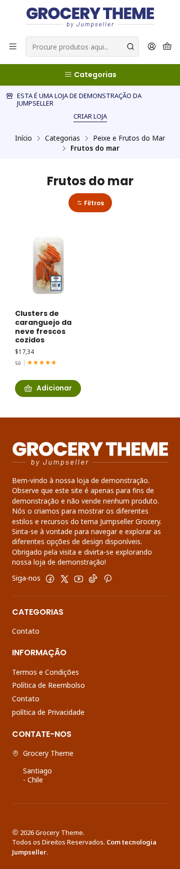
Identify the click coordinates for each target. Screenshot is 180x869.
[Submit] (130, 47)
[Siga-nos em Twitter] (65, 579)
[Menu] (13, 47)
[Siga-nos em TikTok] (93, 579)
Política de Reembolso (48, 685)
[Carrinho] (167, 47)
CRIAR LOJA (90, 116)
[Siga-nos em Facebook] (50, 579)
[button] (90, 203)
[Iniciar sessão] (151, 47)
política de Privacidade (48, 712)
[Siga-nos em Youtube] (79, 579)
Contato (26, 631)
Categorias (62, 138)
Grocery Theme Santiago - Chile (48, 766)
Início (23, 138)
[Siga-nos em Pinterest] (107, 579)
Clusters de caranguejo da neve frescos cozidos (43, 327)
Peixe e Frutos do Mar (129, 138)
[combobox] (82, 47)
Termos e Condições (45, 672)
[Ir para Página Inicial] (90, 18)
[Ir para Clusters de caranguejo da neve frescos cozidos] (48, 266)
